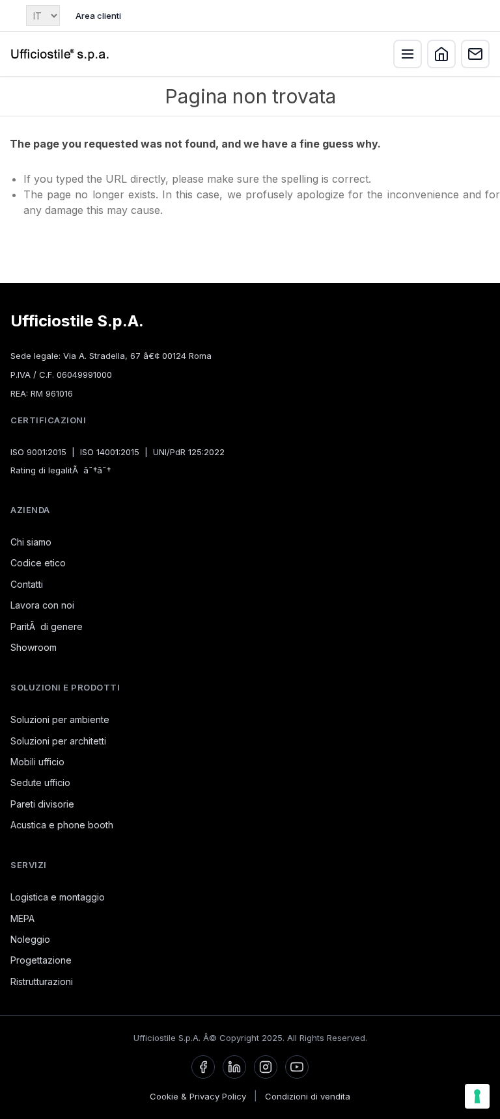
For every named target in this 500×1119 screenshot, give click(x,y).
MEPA (22, 918)
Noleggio (30, 939)
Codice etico (38, 562)
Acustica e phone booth (61, 824)
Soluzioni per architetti (58, 740)
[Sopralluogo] (441, 54)
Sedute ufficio (40, 782)
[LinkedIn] (234, 1067)
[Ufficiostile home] (60, 54)
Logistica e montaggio (57, 896)
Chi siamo (30, 541)
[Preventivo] (475, 54)
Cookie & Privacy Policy (198, 1096)
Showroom (33, 647)
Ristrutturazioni (41, 981)
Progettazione (41, 960)
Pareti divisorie (42, 804)
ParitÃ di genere (46, 626)
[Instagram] (265, 1067)
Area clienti (98, 15)
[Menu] (407, 54)
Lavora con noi (42, 605)
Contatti (26, 584)
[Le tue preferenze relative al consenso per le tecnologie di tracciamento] (477, 1096)
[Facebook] (203, 1067)
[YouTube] (297, 1067)
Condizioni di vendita (307, 1096)
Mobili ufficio (37, 761)
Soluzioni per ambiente (59, 719)
